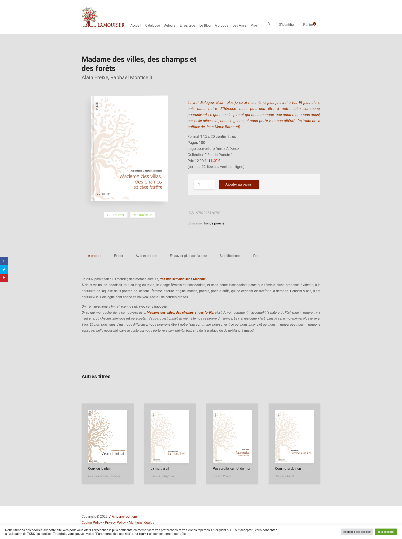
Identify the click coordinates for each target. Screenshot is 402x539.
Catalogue (152, 25)
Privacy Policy (115, 523)
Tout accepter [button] (386, 531)
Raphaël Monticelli (131, 77)
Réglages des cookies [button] (357, 531)
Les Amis (239, 25)
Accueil (135, 25)
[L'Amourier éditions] (103, 16)
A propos (221, 25)
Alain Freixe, (96, 77)
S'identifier (287, 25)
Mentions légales (141, 523)
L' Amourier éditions (123, 516)
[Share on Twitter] (4, 269)
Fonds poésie (214, 223)
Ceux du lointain (99, 469)
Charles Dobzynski (162, 476)
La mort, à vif (160, 469)
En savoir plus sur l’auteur (188, 256)
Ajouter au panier (239, 184)
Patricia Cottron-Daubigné (104, 476)
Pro (255, 256)
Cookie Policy (92, 523)
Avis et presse (146, 256)
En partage (187, 25)
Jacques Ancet (284, 476)
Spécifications (230, 256)
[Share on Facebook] (4, 261)
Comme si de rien (288, 469)
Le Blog (205, 25)
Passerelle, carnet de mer (231, 469)
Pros (254, 25)
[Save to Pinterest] (4, 278)
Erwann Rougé (222, 476)
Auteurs (169, 25)
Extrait (118, 256)
